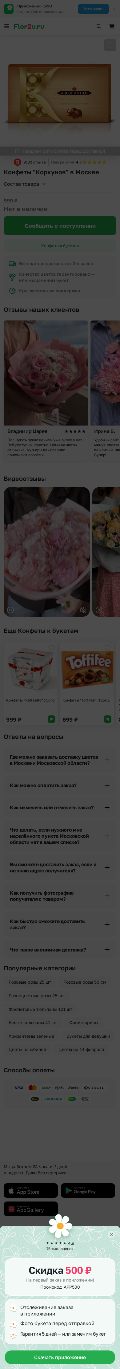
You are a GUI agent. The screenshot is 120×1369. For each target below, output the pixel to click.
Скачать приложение (60, 1357)
